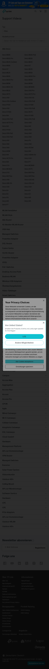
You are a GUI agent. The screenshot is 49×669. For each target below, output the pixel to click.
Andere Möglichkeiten (24, 342)
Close (44, 323)
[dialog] (24, 334)
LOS (24, 336)
